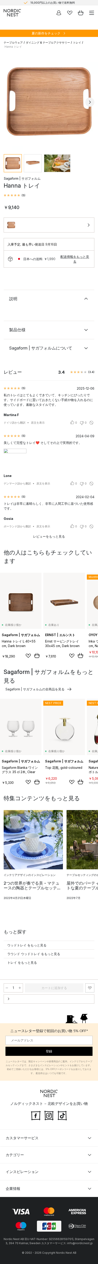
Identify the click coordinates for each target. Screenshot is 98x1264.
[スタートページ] (12, 12)
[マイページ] (58, 12)
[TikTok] (62, 1115)
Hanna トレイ (13, 46)
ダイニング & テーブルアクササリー (48, 42)
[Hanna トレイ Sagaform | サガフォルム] (49, 101)
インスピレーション (22, 1171)
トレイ (77, 42)
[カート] (80, 12)
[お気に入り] (69, 12)
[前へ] (8, 102)
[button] (14, 195)
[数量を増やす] (20, 987)
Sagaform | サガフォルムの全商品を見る (34, 689)
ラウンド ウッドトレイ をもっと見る (33, 954)
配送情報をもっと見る (74, 259)
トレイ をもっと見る (22, 962)
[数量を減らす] (7, 987)
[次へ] (89, 102)
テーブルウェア (13, 42)
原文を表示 (38, 422)
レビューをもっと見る (49, 536)
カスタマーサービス (22, 1138)
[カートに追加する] (37, 655)
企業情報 (13, 1188)
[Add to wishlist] (28, 656)
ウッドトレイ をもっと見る (26, 945)
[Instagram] (49, 1115)
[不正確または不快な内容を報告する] (91, 422)
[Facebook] (35, 1115)
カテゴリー (15, 1155)
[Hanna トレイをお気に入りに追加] (89, 987)
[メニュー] (91, 12)
